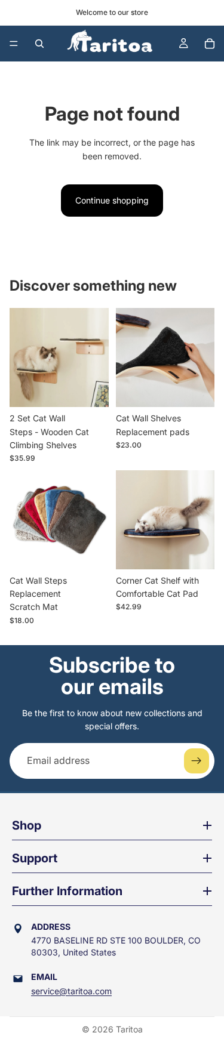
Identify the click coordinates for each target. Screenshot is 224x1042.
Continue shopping (112, 200)
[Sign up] (196, 760)
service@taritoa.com (71, 991)
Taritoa (129, 1029)
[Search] (39, 43)
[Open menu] (13, 43)
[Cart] (210, 43)
